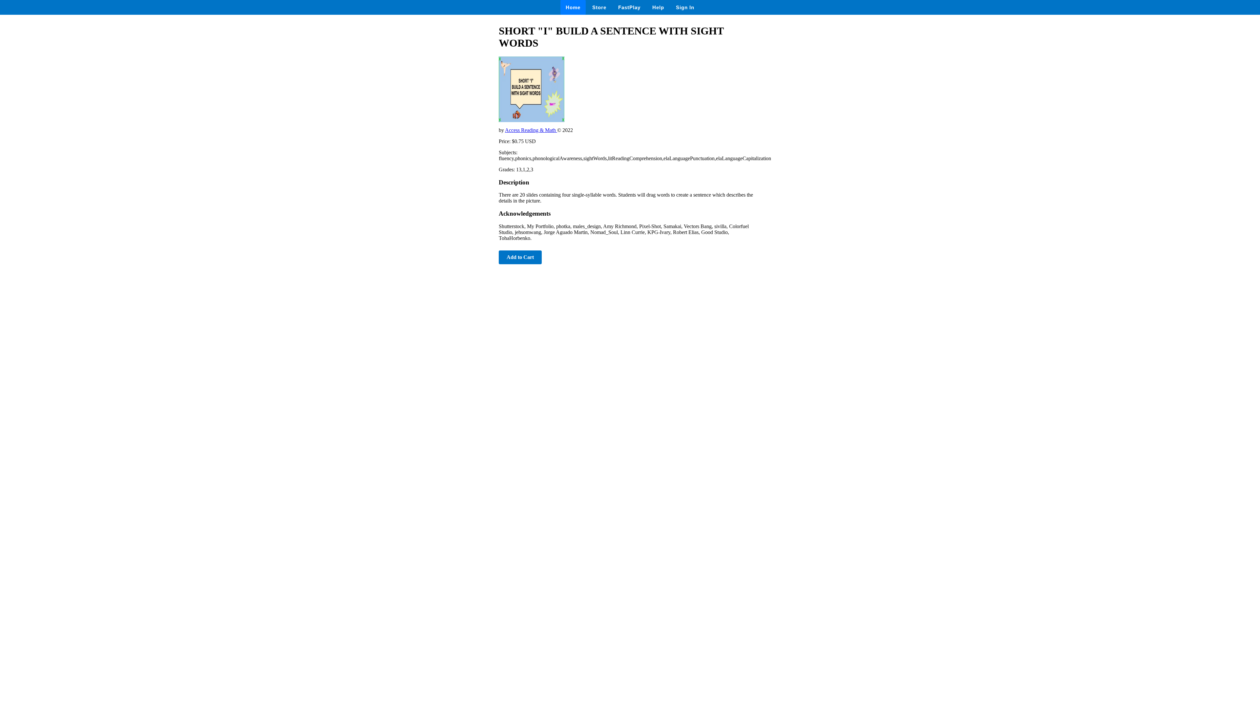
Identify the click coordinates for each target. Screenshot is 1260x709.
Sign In (685, 7)
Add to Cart (520, 257)
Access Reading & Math (531, 130)
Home (573, 7)
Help (658, 7)
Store (599, 7)
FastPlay (629, 7)
